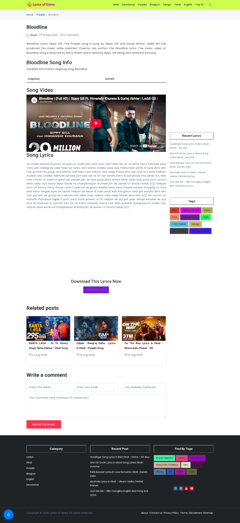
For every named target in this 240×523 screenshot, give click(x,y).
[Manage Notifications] (8, 514)
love (174, 217)
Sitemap (208, 513)
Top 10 (199, 4)
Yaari (205, 217)
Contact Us (155, 513)
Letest (181, 458)
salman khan (190, 217)
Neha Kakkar (179, 230)
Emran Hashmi (164, 458)
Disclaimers (195, 513)
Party (207, 210)
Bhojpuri (155, 4)
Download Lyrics (96, 289)
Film (186, 464)
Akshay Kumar (191, 210)
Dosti (191, 471)
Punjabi (142, 4)
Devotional (128, 4)
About (144, 513)
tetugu (195, 224)
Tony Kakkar (179, 224)
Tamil (177, 4)
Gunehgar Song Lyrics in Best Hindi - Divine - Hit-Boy (119, 457)
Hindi (116, 4)
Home (29, 14)
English (188, 4)
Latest (29, 457)
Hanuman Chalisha (167, 464)
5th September (200, 230)
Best (174, 210)
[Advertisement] (96, 244)
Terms (184, 513)
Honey (159, 471)
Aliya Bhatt (197, 458)
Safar (180, 471)
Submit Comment (43, 424)
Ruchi (33, 35)
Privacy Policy (171, 513)
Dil (170, 471)
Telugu (167, 4)
